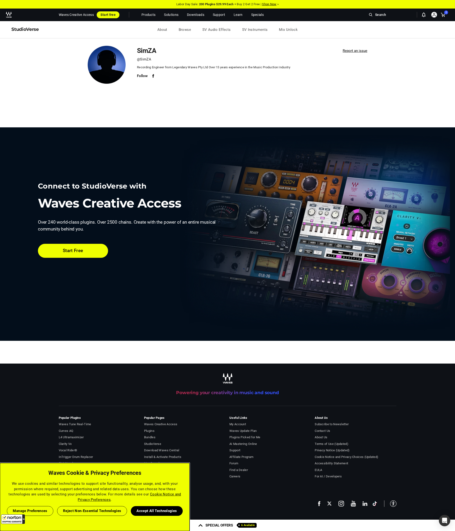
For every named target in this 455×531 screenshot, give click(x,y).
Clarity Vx (65, 444)
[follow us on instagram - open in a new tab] (341, 504)
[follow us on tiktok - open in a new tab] (374, 504)
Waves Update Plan (243, 431)
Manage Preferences (30, 511)
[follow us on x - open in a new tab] (329, 503)
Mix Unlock (288, 30)
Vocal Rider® (68, 450)
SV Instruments (255, 30)
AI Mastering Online (243, 444)
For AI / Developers (328, 476)
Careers (234, 476)
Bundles (149, 437)
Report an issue (355, 51)
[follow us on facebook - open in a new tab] (319, 503)
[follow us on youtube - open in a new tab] (353, 503)
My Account (237, 424)
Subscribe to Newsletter (332, 424)
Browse (185, 30)
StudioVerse (152, 444)
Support (234, 450)
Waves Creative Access (76, 15)
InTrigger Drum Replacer (76, 457)
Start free (108, 15)
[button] (13, 519)
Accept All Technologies (156, 511)
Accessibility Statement (331, 463)
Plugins (149, 431)
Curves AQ (66, 431)
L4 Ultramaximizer (71, 437)
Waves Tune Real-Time (75, 424)
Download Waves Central (161, 450)
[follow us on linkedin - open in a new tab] (365, 503)
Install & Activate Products (162, 457)
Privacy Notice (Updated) (332, 450)
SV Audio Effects (216, 30)
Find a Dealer (238, 470)
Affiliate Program (241, 457)
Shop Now (269, 4)
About (162, 30)
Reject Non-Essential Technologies (92, 511)
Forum (233, 463)
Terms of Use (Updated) (331, 444)
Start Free (73, 250)
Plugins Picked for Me (244, 437)
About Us (321, 437)
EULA (318, 470)
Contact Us (322, 431)
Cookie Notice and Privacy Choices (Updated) (346, 457)
